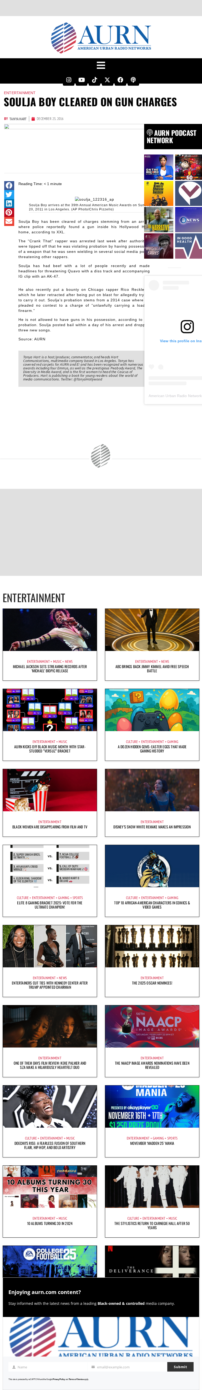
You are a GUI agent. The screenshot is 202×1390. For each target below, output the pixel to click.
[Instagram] (68, 80)
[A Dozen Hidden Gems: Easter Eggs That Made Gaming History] (152, 710)
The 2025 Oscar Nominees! (152, 983)
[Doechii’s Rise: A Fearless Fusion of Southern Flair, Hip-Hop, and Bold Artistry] (50, 1106)
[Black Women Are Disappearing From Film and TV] (50, 790)
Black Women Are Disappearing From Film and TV (49, 826)
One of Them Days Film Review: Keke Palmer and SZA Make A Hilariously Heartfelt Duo (50, 1065)
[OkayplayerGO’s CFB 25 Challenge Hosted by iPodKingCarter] (50, 1267)
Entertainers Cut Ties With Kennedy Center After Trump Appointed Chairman (50, 985)
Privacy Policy (59, 1379)
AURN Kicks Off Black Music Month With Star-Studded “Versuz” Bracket (49, 749)
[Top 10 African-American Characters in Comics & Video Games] (152, 866)
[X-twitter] (107, 80)
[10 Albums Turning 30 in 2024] (50, 1187)
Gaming (172, 741)
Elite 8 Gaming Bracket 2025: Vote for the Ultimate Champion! (49, 905)
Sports (78, 897)
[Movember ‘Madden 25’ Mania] (152, 1106)
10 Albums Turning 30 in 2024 (50, 1223)
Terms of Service (76, 1379)
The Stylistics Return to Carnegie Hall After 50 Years (152, 1225)
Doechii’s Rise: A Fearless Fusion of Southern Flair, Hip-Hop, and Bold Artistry (49, 1145)
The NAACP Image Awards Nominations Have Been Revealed (152, 1065)
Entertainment (20, 93)
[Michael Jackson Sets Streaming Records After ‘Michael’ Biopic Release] (50, 630)
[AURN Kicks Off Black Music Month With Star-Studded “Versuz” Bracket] (50, 710)
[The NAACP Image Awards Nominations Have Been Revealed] (152, 1026)
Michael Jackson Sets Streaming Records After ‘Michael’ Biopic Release (50, 668)
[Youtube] (81, 80)
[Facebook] (120, 80)
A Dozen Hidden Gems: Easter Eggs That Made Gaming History (152, 749)
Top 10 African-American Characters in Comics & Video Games (152, 905)
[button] (9, 185)
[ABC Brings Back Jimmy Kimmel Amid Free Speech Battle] (152, 630)
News (69, 661)
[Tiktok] (94, 80)
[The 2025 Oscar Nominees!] (152, 946)
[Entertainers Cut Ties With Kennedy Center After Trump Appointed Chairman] (50, 946)
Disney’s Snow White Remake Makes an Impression (152, 826)
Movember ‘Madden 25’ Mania (152, 1143)
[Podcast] (133, 80)
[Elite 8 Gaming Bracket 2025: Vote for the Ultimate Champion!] (50, 866)
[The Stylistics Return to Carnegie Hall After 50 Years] (152, 1187)
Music (57, 661)
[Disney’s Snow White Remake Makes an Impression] (152, 790)
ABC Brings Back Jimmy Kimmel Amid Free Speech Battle (152, 668)
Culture (132, 741)
